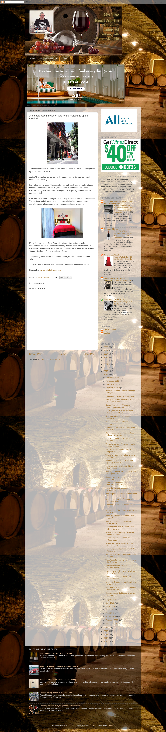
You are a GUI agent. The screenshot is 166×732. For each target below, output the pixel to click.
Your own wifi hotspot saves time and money (58, 680)
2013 (106, 641)
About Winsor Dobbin (48, 58)
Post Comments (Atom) (50, 359)
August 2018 (111, 600)
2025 (106, 351)
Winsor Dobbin (110, 330)
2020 (106, 368)
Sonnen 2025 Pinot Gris (123, 280)
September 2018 (113, 388)
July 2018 (110, 603)
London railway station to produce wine (56, 693)
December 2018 (113, 377)
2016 (106, 631)
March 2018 (111, 617)
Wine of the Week (111, 255)
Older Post (89, 354)
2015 (106, 635)
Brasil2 (93, 725)
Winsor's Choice (111, 229)
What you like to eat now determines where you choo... (120, 533)
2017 (106, 628)
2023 (106, 357)
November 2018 (113, 381)
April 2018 (110, 613)
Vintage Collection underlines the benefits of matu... (118, 401)
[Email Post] (56, 277)
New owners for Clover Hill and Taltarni (56, 653)
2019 (106, 371)
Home (32, 58)
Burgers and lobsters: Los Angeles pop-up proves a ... (119, 461)
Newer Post (35, 354)
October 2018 (112, 384)
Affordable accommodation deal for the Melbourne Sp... (119, 484)
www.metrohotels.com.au (50, 270)
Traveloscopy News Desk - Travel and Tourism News (118, 202)
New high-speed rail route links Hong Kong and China (120, 473)
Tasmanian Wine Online (114, 278)
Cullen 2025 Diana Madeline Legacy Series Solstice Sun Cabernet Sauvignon (123, 234)
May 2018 (110, 610)
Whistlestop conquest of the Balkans (123, 303)
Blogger (111, 725)
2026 (106, 347)
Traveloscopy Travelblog (115, 300)
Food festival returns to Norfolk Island (120, 396)
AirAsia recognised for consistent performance (59, 666)
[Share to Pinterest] (70, 277)
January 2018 (112, 623)
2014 (106, 638)
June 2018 (110, 606)
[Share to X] (65, 277)
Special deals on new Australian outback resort (118, 578)
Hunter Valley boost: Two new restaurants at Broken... (117, 406)
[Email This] (60, 277)
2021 (106, 364)
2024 (106, 354)
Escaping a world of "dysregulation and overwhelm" (61, 706)
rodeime (107, 333)
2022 (106, 361)
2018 (106, 374)
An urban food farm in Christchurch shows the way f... (119, 528)
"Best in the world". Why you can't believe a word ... (119, 567)
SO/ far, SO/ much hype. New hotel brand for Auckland (119, 412)
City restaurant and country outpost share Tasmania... (119, 434)
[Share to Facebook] (68, 277)
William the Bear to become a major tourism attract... (120, 544)
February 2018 (112, 620)
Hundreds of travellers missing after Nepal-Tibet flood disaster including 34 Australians (123, 209)
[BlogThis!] (63, 277)
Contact (65, 58)
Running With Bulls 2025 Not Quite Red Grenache (123, 258)
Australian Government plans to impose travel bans (118, 450)
